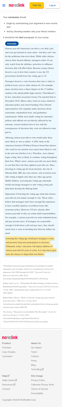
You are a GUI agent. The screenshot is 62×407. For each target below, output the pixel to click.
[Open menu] (3, 5)
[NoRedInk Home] (16, 5)
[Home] (10, 337)
